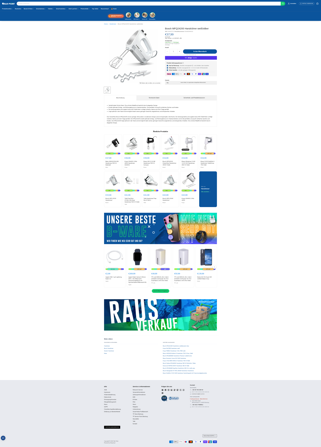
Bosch (164, 167)
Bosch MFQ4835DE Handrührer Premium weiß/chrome (177, 356)
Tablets (50, 9)
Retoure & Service (138, 390)
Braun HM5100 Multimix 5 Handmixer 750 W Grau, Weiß (178, 353)
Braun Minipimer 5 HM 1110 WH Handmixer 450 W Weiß (188, 163)
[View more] (160, 228)
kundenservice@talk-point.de (198, 394)
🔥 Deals (114, 9)
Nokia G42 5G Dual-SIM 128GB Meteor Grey (204, 278)
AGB (105, 390)
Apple (106, 281)
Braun (145, 167)
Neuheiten (18, 9)
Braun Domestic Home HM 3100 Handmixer (174, 358)
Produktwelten (7, 9)
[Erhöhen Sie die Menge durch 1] (179, 51)
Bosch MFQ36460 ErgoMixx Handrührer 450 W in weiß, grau (179, 368)
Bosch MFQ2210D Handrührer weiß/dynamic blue (176, 346)
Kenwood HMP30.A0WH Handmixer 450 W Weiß (176, 366)
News (105, 404)
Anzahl (167, 47)
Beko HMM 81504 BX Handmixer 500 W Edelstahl (112, 163)
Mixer (105, 353)
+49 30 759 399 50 (197, 390)
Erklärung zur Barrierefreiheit (112, 411)
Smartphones (40, 9)
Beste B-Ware (28, 9)
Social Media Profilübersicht (140, 411)
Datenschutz (107, 397)
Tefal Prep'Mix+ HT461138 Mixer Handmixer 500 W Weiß (132, 200)
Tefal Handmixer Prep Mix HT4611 (150, 199)
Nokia (198, 281)
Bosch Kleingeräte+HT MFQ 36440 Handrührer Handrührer (178, 371)
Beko (106, 167)
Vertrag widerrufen (112, 427)
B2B (134, 397)
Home (106, 24)
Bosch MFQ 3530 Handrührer (110, 199)
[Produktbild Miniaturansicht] (107, 90)
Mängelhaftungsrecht (110, 402)
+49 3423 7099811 (197, 405)
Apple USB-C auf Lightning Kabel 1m (113, 278)
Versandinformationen (139, 392)
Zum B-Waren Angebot (160, 291)
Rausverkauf (105, 9)
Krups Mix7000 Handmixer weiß (171, 348)
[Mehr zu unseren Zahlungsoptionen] (183, 63)
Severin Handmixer (109, 351)
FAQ (134, 402)
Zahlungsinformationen (139, 395)
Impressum (107, 392)
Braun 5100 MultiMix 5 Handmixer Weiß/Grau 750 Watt (207, 163)
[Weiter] (214, 267)
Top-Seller (95, 9)
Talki (134, 421)
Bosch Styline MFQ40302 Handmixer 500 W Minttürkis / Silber (179, 363)
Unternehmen (137, 409)
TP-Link (153, 283)
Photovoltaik (85, 9)
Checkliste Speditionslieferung (112, 409)
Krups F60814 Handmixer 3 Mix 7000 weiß (174, 351)
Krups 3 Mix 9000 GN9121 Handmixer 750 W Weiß (176, 361)
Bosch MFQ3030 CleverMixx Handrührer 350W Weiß (169, 163)
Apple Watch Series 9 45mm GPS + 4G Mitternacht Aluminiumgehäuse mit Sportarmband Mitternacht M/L (137, 279)
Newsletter (136, 419)
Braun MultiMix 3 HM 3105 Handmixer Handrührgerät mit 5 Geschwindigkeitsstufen (185, 373)
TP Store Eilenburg (138, 414)
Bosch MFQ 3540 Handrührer (168, 199)
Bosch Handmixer (108, 348)
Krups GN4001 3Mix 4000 (188, 199)
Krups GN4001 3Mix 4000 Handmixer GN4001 (131, 163)
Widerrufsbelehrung (109, 395)
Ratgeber (135, 407)
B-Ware (135, 399)
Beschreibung (120, 98)
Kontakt (135, 424)
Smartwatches (60, 9)
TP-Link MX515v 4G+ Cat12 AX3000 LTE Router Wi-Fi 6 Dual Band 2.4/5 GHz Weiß (160, 278)
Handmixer (113, 24)
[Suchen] (283, 4)
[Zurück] (106, 267)
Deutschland (209, 436)
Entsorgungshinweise (110, 399)
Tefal (126, 204)
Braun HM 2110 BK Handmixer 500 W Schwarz (149, 163)
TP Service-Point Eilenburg (140, 416)
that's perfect (73, 9)
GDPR (106, 407)
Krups (126, 167)
